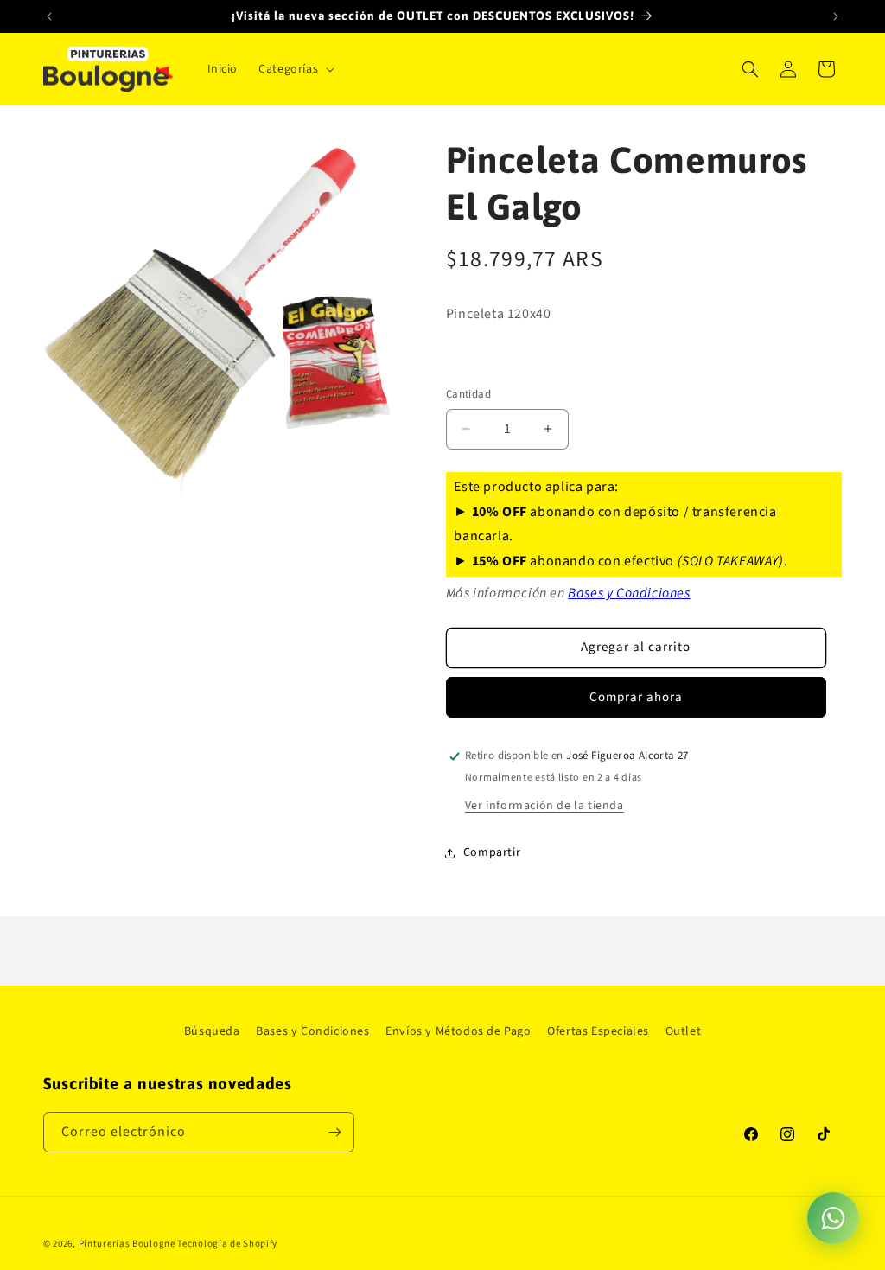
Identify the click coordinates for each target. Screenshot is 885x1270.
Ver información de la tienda (544, 805)
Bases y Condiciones (629, 593)
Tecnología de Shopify (227, 1243)
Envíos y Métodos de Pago (458, 1031)
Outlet (683, 1031)
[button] (294, 69)
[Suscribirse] (334, 1132)
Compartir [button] (491, 852)
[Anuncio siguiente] (836, 16)
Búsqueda (212, 1031)
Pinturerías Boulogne (127, 1243)
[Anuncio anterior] (49, 16)
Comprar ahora (636, 697)
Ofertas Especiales (598, 1031)
